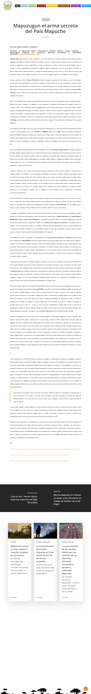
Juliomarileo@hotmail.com (28, 54)
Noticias (70, 542)
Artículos (46, 19)
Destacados (46, 542)
